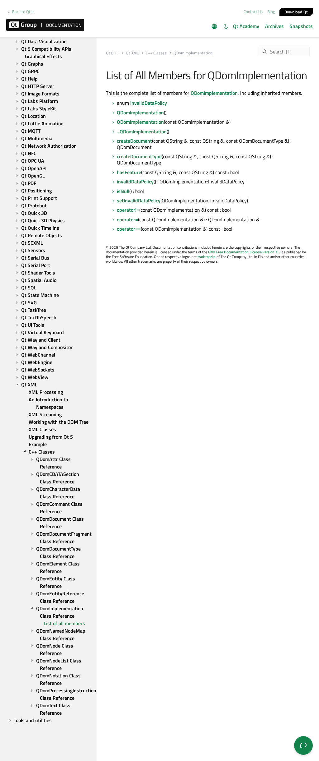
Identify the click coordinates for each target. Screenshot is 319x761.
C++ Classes (156, 53)
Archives (274, 26)
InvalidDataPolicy (148, 103)
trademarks (207, 257)
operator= (127, 219)
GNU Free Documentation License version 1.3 (244, 252)
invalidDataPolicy (135, 181)
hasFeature (129, 172)
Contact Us (253, 11)
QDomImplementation (214, 93)
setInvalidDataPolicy (138, 200)
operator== (129, 229)
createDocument (134, 141)
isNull (123, 191)
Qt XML (132, 53)
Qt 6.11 (112, 53)
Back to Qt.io (23, 12)
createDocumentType (139, 156)
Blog (271, 11)
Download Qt (296, 11)
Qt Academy (246, 26)
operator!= (128, 210)
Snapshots (301, 26)
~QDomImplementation (142, 131)
